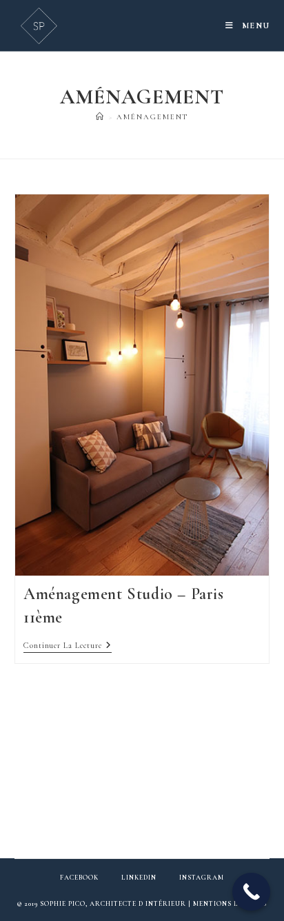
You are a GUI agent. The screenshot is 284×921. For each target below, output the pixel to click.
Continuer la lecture (67, 646)
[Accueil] (100, 116)
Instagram (201, 877)
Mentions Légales (230, 904)
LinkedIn (138, 877)
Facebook (79, 877)
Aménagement (152, 116)
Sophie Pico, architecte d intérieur (113, 904)
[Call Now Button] (251, 892)
